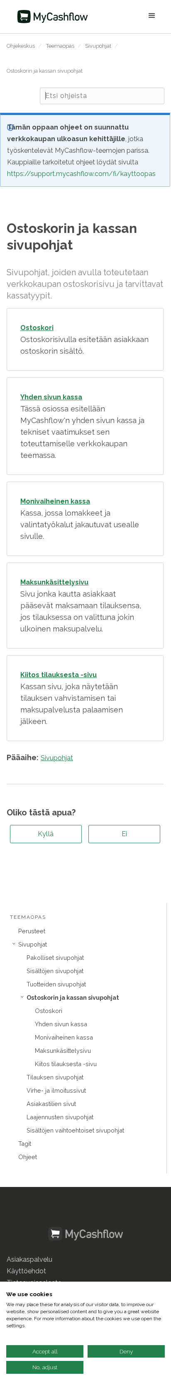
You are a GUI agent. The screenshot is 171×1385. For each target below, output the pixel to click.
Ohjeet (27, 1156)
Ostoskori (48, 1010)
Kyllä (46, 834)
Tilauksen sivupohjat (55, 1077)
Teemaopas (60, 46)
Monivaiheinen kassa (64, 1037)
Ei (124, 834)
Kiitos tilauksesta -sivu (66, 1063)
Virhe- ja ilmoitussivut (56, 1090)
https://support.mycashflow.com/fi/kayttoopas (81, 174)
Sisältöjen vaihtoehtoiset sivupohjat (75, 1130)
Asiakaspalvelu (29, 1259)
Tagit (24, 1143)
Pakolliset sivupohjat (55, 957)
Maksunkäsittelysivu (63, 1050)
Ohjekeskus (21, 46)
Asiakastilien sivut (51, 1103)
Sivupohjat (98, 46)
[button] (129, 16)
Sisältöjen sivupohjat (55, 970)
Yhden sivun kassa (61, 1024)
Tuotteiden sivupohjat (56, 984)
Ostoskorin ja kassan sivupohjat (45, 71)
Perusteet (31, 931)
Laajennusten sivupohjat (60, 1117)
